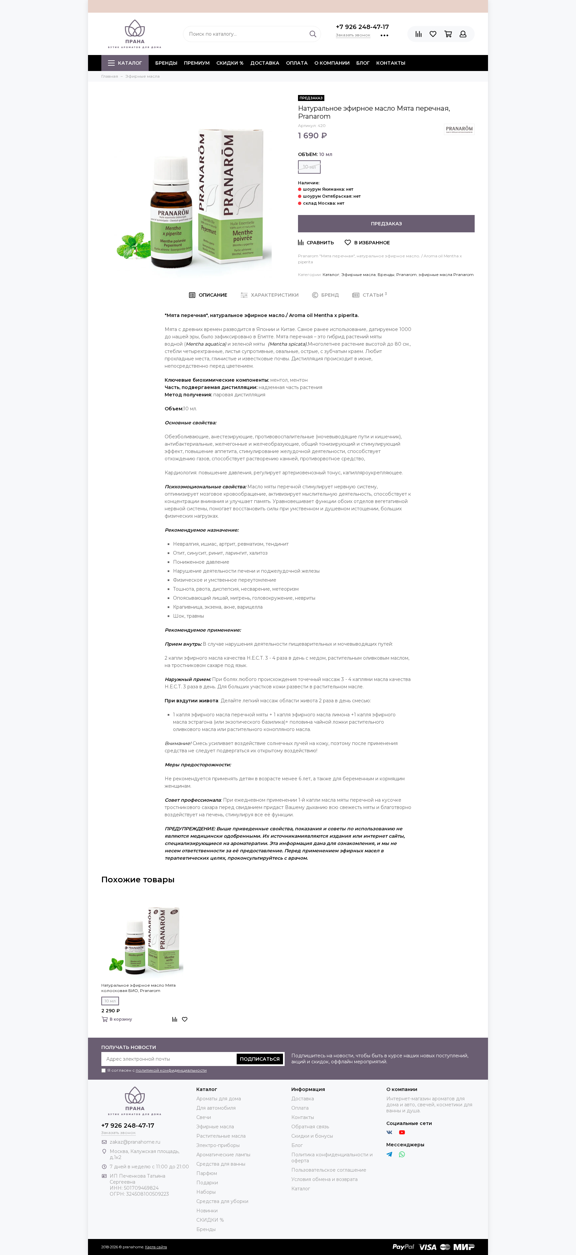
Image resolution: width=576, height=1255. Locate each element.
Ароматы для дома (218, 1099)
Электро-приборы (218, 1145)
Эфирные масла (358, 274)
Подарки (207, 1183)
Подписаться (260, 1059)
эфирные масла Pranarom (446, 274)
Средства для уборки (222, 1201)
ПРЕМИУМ (197, 63)
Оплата (297, 63)
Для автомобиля (216, 1108)
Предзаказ (386, 224)
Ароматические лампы (223, 1155)
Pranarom (406, 274)
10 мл (309, 167)
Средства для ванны (220, 1164)
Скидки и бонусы (312, 1136)
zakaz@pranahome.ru (135, 1142)
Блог (363, 63)
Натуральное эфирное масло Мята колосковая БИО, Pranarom (138, 988)
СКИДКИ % (230, 63)
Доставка (264, 63)
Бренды (386, 274)
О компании (332, 63)
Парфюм (206, 1173)
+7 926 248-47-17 (362, 27)
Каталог (130, 63)
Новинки (207, 1211)
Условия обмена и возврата (324, 1179)
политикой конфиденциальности (171, 1070)
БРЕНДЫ (166, 63)
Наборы (206, 1192)
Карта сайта (156, 1247)
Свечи (203, 1117)
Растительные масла (221, 1136)
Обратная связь (310, 1127)
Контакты (390, 63)
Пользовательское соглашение (328, 1170)
